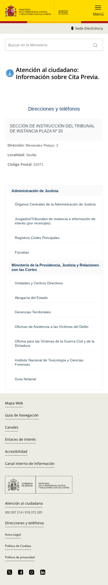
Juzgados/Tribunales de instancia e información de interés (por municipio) (55, 221)
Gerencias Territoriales (33, 312)
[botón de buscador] (95, 45)
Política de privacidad (20, 557)
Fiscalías (22, 252)
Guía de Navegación (22, 415)
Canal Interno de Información (30, 463)
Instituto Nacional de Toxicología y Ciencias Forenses (49, 362)
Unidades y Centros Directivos (39, 283)
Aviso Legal (13, 534)
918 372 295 (33, 512)
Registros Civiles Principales (37, 238)
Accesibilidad (16, 451)
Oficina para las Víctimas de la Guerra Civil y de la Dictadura (54, 343)
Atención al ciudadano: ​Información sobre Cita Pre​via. (57, 73)
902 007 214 (13, 512)
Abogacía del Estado (31, 298)
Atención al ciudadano (24, 503)
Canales (11, 427)
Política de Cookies (18, 546)
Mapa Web (14, 403)
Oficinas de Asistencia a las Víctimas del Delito (51, 327)
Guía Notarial (25, 379)
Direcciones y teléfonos (24, 523)
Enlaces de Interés (20, 439)
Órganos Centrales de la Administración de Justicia (55, 204)
